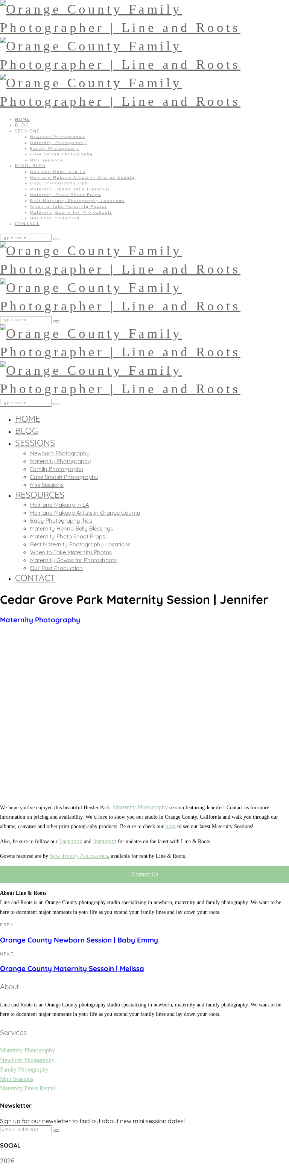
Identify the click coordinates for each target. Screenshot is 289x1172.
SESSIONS (27, 131)
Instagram (104, 841)
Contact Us (144, 874)
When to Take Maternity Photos (68, 206)
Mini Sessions (46, 160)
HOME (22, 119)
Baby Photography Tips (59, 183)
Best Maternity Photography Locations (77, 200)
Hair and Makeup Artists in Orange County (82, 177)
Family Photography (54, 148)
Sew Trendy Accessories (79, 856)
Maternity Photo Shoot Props (65, 194)
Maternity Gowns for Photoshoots (71, 212)
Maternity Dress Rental (27, 1088)
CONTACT (27, 223)
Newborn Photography (57, 136)
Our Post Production (55, 218)
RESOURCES (30, 165)
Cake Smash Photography (61, 154)
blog (170, 826)
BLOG (22, 125)
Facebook (70, 841)
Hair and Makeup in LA (57, 171)
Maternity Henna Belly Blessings (70, 189)
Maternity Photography (58, 142)
